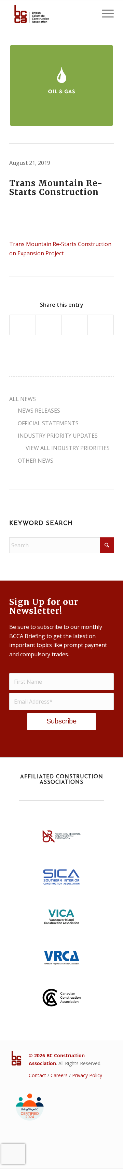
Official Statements (48, 423)
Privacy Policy (87, 1075)
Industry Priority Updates (58, 435)
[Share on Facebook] (23, 324)
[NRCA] (61, 838)
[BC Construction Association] (51, 14)
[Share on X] (49, 324)
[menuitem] (104, 14)
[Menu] (104, 14)
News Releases (39, 410)
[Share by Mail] (100, 324)
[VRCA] (61, 959)
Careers (59, 1075)
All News (22, 399)
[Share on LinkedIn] (74, 324)
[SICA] (61, 879)
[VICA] (61, 919)
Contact (37, 1075)
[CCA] (61, 1000)
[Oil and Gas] (61, 85)
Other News (35, 460)
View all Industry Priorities (68, 448)
